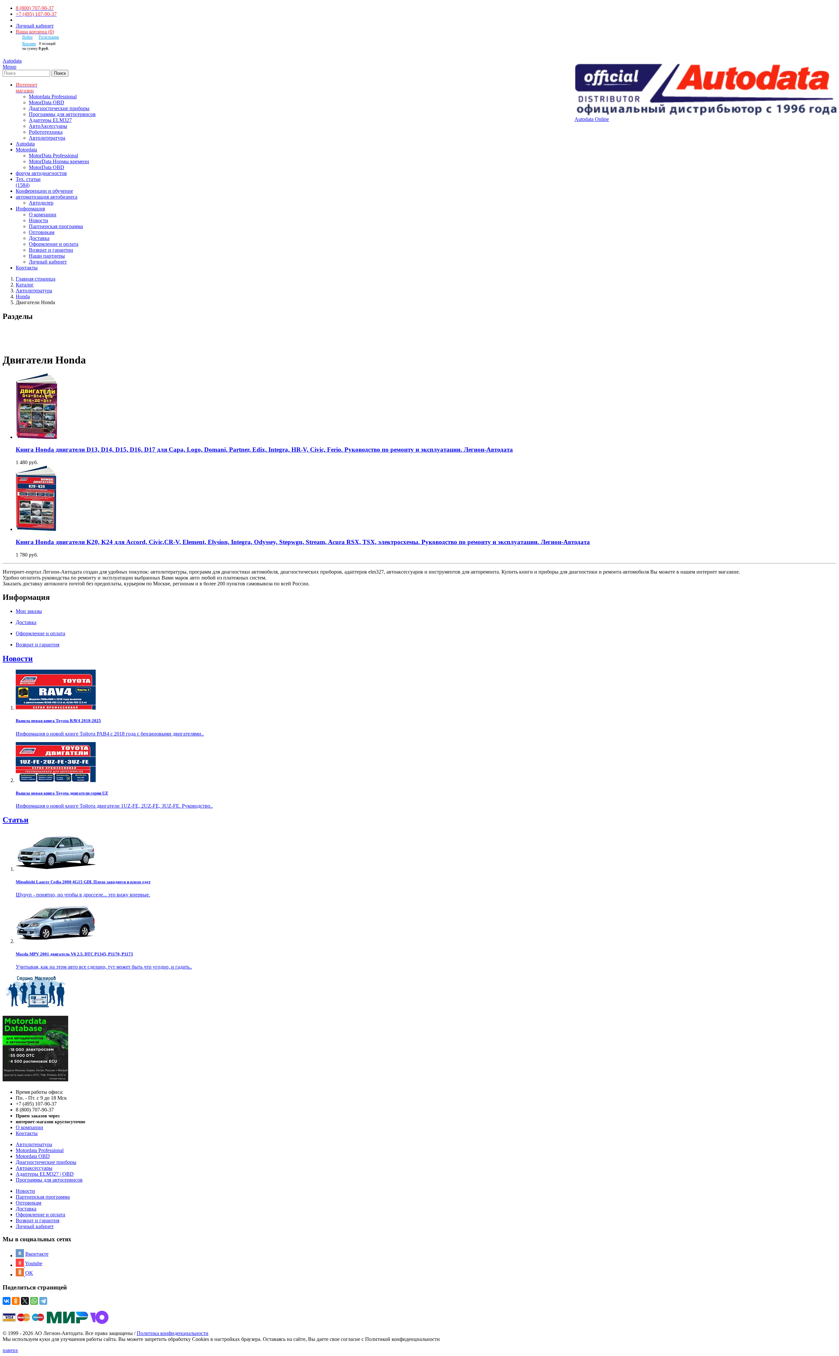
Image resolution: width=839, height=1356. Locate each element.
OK (29, 1273)
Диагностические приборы (59, 108)
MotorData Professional (53, 155)
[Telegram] (43, 1301)
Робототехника (46, 132)
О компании (42, 214)
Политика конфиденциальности (172, 1333)
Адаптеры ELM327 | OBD (45, 1174)
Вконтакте (37, 1254)
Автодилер (41, 203)
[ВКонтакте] (6, 1301)
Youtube (33, 1263)
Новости (38, 220)
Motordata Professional (53, 96)
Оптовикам (41, 232)
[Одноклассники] (16, 1301)
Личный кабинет (35, 26)
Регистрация (49, 37)
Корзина (29, 43)
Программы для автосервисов (62, 114)
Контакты (27, 1133)
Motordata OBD (33, 1156)
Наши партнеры (47, 256)
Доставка (39, 238)
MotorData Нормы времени (59, 161)
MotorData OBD (46, 102)
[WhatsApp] (34, 1301)
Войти (27, 37)
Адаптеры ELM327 (50, 120)
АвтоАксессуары (48, 126)
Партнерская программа (56, 226)
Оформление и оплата (53, 244)
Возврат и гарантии (51, 250)
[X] (25, 1301)
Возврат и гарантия (37, 1220)
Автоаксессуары (34, 1168)
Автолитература (47, 138)
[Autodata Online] (705, 90)
